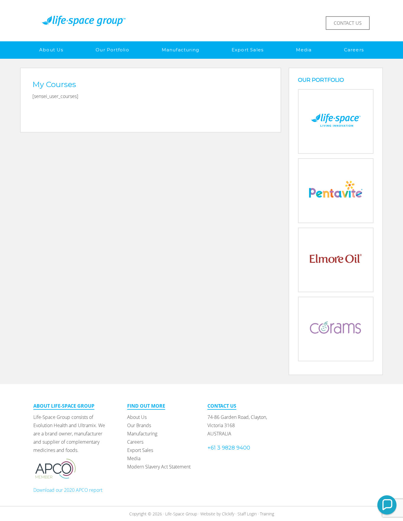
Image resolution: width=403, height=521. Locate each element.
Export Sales (140, 450)
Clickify (228, 514)
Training (267, 514)
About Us (137, 417)
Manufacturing (142, 433)
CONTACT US (348, 23)
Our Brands (139, 425)
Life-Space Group (83, 20)
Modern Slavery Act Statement (159, 466)
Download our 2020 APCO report (67, 490)
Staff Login (247, 514)
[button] (387, 505)
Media (133, 458)
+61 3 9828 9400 (228, 448)
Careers (135, 442)
